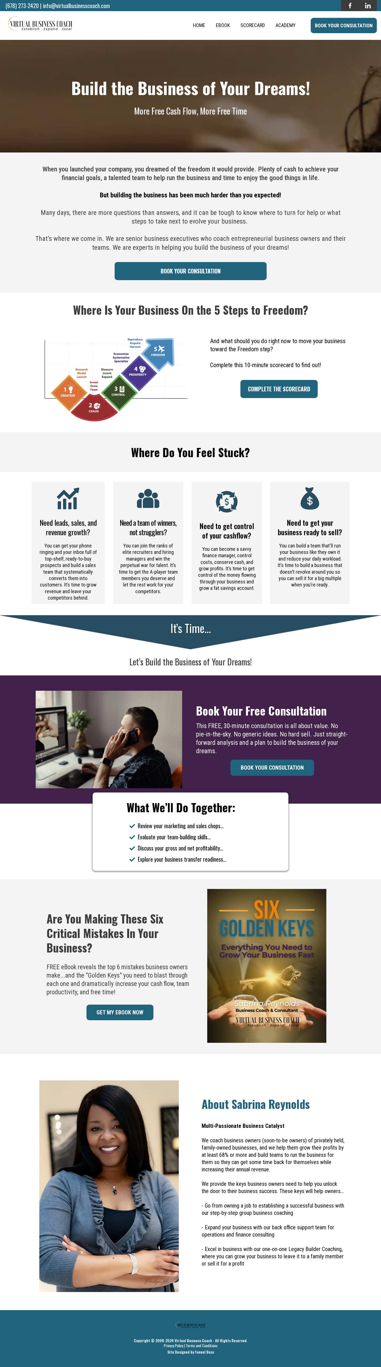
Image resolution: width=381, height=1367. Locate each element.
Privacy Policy (173, 1345)
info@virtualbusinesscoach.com (76, 5)
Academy (286, 25)
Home (199, 25)
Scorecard (252, 25)
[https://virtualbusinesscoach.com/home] (40, 25)
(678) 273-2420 (22, 5)
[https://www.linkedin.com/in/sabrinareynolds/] (368, 5)
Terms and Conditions (202, 1345)
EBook (223, 25)
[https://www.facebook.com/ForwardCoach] (350, 5)
